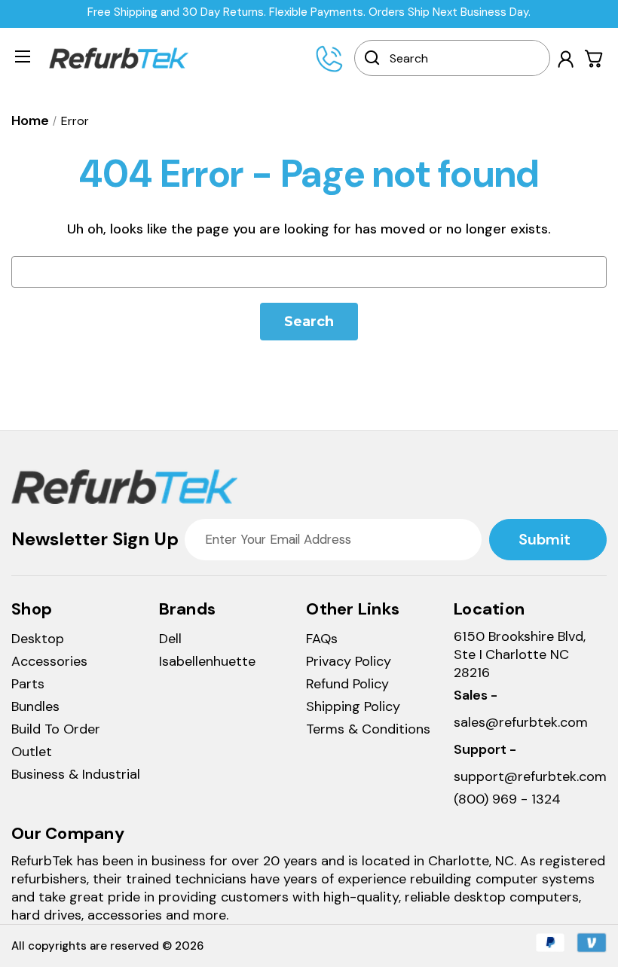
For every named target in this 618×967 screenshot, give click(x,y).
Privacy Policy (348, 661)
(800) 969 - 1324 (507, 799)
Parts (27, 684)
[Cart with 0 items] (594, 58)
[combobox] (462, 58)
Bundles (35, 706)
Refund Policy (347, 684)
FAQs (322, 639)
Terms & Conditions (368, 729)
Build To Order (55, 729)
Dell (170, 639)
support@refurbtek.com (530, 776)
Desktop (37, 639)
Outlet (31, 752)
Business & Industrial (75, 774)
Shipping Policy (353, 706)
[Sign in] (566, 59)
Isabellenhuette (207, 661)
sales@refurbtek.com (521, 722)
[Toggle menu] (23, 55)
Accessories (49, 661)
